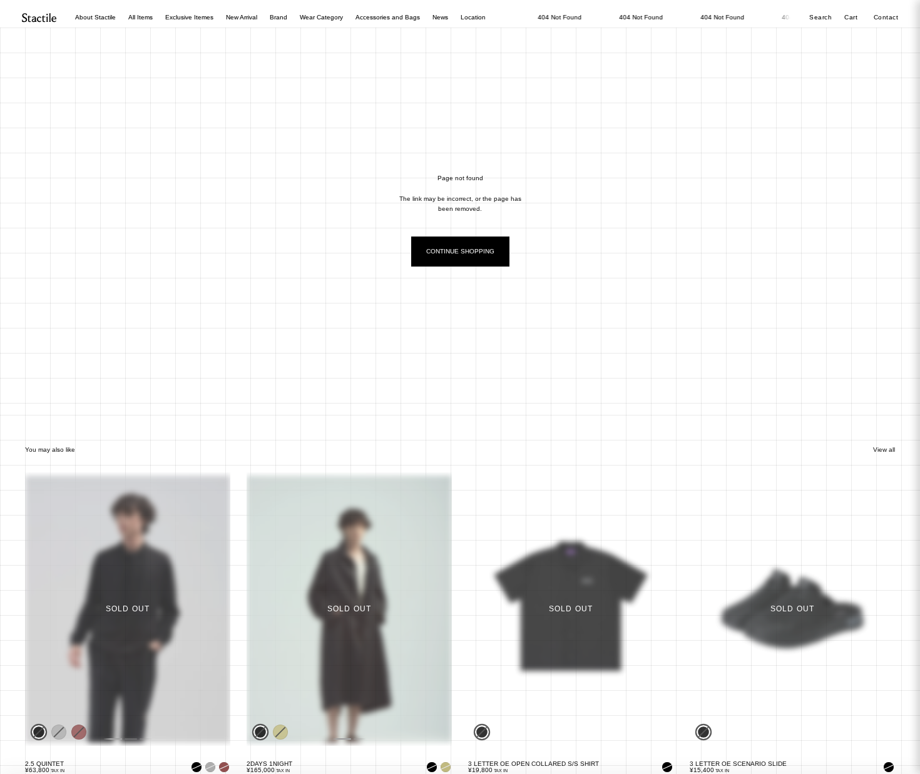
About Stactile (95, 17)
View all (884, 449)
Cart (852, 17)
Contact (886, 17)
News (440, 17)
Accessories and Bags (387, 17)
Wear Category (321, 17)
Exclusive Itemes (189, 17)
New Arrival (241, 17)
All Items (140, 17)
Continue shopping (460, 251)
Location (473, 17)
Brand (278, 17)
